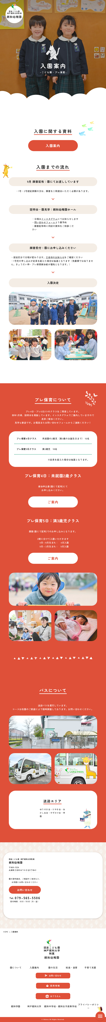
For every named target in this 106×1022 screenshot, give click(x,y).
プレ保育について (53, 400)
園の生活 (53, 967)
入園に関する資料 (53, 131)
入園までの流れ (53, 167)
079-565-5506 (27, 898)
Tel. (11, 898)
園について (16, 967)
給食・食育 (71, 967)
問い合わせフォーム (44, 222)
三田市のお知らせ (55, 257)
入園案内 (34, 967)
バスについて (53, 690)
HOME (5, 932)
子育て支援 (90, 967)
